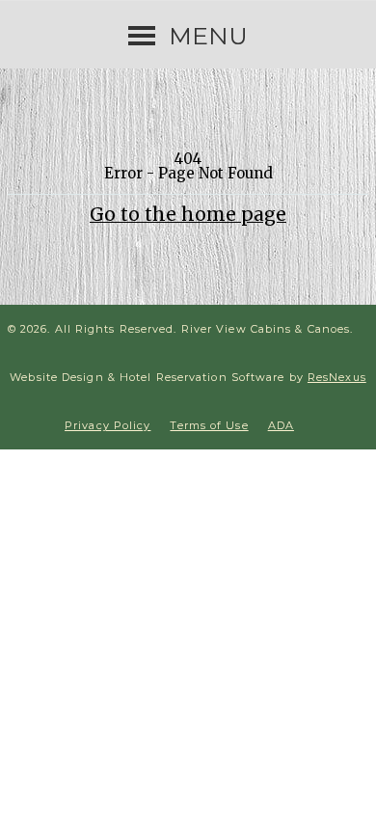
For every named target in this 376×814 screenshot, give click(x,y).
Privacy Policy (107, 425)
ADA (281, 425)
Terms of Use (209, 425)
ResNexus (337, 377)
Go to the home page (188, 214)
